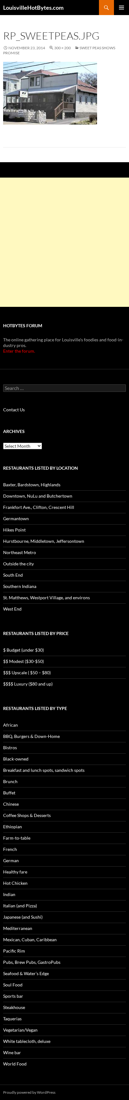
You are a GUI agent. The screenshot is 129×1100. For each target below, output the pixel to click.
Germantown (16, 518)
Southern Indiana (19, 586)
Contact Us (14, 409)
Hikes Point (14, 529)
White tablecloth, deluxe (26, 1041)
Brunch (10, 781)
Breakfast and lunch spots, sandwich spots (44, 770)
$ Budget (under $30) (23, 650)
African (10, 725)
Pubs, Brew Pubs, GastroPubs (31, 962)
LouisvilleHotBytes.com (33, 7)
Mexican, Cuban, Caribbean (30, 939)
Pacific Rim (14, 950)
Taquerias (12, 1018)
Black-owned (15, 758)
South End (13, 575)
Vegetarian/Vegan (20, 1030)
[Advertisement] (64, 242)
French (10, 849)
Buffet (9, 792)
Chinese (11, 804)
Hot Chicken (15, 883)
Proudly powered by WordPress (29, 1092)
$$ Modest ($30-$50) (23, 661)
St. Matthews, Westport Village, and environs (46, 597)
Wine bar (12, 1052)
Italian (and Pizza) (20, 905)
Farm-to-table (16, 838)
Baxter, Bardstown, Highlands (31, 484)
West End (12, 608)
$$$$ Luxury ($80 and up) (28, 683)
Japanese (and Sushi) (23, 917)
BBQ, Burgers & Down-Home (31, 736)
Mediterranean (17, 928)
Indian (9, 894)
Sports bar (13, 996)
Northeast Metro (19, 552)
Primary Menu (121, 7)
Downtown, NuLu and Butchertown (37, 496)
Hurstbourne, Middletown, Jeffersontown (43, 541)
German (11, 860)
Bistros (10, 747)
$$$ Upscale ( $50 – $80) (27, 672)
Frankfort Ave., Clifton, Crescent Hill (38, 507)
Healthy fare (15, 871)
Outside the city (18, 563)
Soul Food (13, 984)
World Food (15, 1063)
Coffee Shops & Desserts (27, 815)
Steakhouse (14, 1007)
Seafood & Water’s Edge (26, 973)
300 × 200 (62, 47)
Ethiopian (12, 826)
